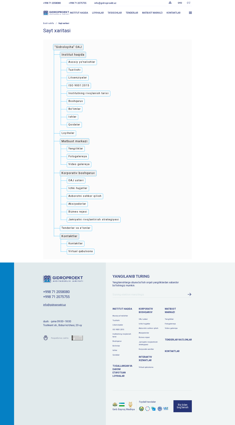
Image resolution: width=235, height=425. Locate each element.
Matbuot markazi (152, 13)
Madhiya (130, 409)
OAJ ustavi (143, 319)
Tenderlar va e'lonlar (178, 339)
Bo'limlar (116, 346)
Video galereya (171, 328)
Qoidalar (116, 355)
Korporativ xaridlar (146, 349)
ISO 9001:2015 (118, 329)
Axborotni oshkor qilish (148, 328)
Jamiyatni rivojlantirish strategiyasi (148, 343)
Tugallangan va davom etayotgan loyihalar (122, 371)
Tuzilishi (116, 320)
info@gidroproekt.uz (105, 3)
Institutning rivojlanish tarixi (122, 335)
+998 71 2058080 (52, 3)
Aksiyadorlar (144, 333)
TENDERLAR (132, 13)
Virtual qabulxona (146, 367)
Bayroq (121, 409)
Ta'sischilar (115, 13)
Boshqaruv (117, 341)
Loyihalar (98, 13)
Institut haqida (79, 13)
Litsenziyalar (118, 325)
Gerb (115, 409)
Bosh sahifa (48, 23)
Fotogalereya (170, 324)
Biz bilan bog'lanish (182, 406)
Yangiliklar (169, 319)
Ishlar (115, 350)
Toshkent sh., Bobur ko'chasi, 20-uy (62, 325)
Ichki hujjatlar (144, 324)
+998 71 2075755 (77, 3)
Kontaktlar (173, 13)
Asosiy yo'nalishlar (120, 316)
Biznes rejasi (144, 337)
